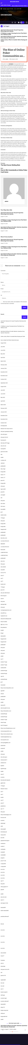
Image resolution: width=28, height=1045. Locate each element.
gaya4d (2, 889)
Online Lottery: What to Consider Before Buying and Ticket (14, 40)
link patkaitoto (4, 627)
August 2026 (3, 343)
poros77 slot (3, 860)
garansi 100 (3, 975)
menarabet (3, 685)
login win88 (3, 489)
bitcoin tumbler (4, 621)
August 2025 (3, 386)
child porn (3, 1013)
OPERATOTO (3, 762)
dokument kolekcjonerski (6, 618)
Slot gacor (3, 564)
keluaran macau (4, 788)
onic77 (2, 800)
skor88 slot (3, 745)
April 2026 (3, 357)
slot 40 (2, 963)
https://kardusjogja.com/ (6, 814)
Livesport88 (3, 863)
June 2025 (3, 393)
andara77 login (4, 661)
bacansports (3, 440)
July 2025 (3, 390)
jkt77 (2, 512)
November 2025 (4, 375)
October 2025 (3, 379)
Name (2, 282)
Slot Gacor (3, 506)
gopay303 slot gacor (5, 840)
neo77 (2, 659)
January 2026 (4, 368)
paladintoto (3, 806)
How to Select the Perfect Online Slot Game (13, 5)
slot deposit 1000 (4, 903)
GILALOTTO (3, 572)
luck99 (2, 797)
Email (2, 288)
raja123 (2, 676)
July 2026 (3, 346)
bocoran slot (3, 817)
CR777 (2, 989)
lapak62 (2, 765)
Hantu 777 (3, 474)
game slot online (4, 451)
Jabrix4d (2, 463)
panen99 (2, 491)
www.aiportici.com (5, 739)
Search (2, 314)
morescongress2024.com (6, 731)
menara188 (3, 834)
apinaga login (3, 604)
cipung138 (3, 705)
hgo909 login (3, 768)
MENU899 (3, 543)
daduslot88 (3, 636)
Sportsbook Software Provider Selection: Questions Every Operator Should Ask (14, 37)
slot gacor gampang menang (7, 431)
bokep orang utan (4, 1010)
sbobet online (3, 515)
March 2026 (3, 361)
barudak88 (3, 509)
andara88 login (4, 679)
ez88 (2, 826)
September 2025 (4, 382)
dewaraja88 (3, 829)
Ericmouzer (6, 15)
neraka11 (3, 846)
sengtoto (2, 857)
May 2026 (3, 353)
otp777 (2, 880)
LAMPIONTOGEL (4, 552)
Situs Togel (3, 468)
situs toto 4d (3, 445)
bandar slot (3, 584)
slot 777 (2, 808)
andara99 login (4, 670)
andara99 (3, 748)
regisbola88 (3, 979)
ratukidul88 (3, 855)
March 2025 (3, 404)
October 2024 (3, 422)
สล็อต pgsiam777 (4, 886)
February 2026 (4, 364)
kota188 (2, 837)
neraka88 (3, 852)
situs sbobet (3, 566)
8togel (2, 633)
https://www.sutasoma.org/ (7, 734)
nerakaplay (3, 849)
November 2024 (4, 419)
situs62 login (3, 722)
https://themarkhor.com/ (6, 710)
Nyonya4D (3, 549)
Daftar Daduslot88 (4, 910)
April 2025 (3, 401)
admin (7, 59)
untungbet (3, 494)
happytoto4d (3, 529)
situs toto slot (3, 897)
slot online (3, 503)
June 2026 (3, 350)
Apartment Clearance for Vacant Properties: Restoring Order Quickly (12, 30)
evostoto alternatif (4, 1001)
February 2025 (4, 408)
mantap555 (3, 448)
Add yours (23, 265)
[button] (3, 1030)
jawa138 (2, 480)
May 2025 (3, 397)
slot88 (2, 457)
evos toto (3, 869)
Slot (1, 454)
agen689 (2, 690)
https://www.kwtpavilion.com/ (7, 687)
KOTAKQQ (11, 64)
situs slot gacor (4, 434)
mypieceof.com (4, 615)
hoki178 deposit (4, 725)
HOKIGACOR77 (4, 759)
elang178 (3, 1007)
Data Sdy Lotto (4, 538)
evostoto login (4, 998)
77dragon (3, 517)
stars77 (2, 575)
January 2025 (4, 411)
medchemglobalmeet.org (6, 736)
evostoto (2, 777)
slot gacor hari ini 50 (5, 969)
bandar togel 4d (4, 992)
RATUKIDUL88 (4, 831)
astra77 (2, 803)
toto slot (2, 982)
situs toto (3, 561)
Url (1, 295)
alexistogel (3, 823)
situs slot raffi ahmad (5, 592)
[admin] (14, 188)
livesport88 (3, 471)
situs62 (2, 693)
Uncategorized (4, 425)
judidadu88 (3, 466)
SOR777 (2, 900)
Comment (3, 270)
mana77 (2, 955)
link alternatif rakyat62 (5, 780)
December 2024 (4, 415)
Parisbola (3, 960)
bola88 (2, 630)
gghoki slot (3, 783)
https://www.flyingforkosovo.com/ (8, 728)
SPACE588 (3, 966)
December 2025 (4, 372)
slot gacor (3, 486)
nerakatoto (3, 843)
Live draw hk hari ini (5, 540)
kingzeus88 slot (4, 1016)
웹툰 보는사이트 (4, 624)
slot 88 (2, 598)
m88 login (3, 995)
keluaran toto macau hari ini (6, 428)
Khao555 (3, 883)
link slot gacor (4, 595)
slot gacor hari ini (4, 437)
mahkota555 (3, 667)
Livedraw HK (3, 460)
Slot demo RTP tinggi (5, 443)
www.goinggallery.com (5, 742)
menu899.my (3, 613)
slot (1, 497)
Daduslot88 (3, 907)
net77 (2, 578)
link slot (2, 923)
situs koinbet (3, 952)
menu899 (3, 569)
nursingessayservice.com (6, 610)
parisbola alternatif (5, 916)
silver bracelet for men (5, 708)
